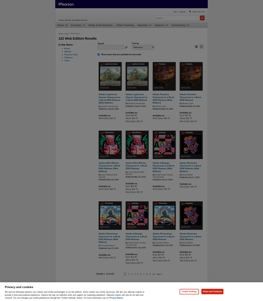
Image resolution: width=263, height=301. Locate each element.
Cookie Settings (189, 291)
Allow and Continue (212, 291)
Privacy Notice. (116, 298)
